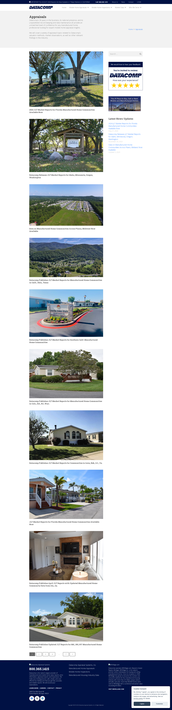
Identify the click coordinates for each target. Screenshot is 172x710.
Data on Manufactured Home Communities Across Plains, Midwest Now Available (125, 147)
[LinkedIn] (42, 698)
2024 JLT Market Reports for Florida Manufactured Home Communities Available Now (122, 126)
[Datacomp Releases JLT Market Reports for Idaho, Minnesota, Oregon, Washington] (66, 145)
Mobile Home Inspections (79, 672)
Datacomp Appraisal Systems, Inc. (82, 665)
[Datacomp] (41, 7)
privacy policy (138, 698)
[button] (88, 7)
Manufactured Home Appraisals (82, 668)
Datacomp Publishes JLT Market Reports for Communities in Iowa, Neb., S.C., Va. (65, 463)
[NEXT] (72, 654)
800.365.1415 (39, 669)
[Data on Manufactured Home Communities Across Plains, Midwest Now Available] (66, 205)
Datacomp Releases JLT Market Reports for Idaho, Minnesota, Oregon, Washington (124, 136)
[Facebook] (31, 698)
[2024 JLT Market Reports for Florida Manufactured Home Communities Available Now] (66, 79)
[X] (37, 698)
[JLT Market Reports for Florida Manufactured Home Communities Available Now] (66, 494)
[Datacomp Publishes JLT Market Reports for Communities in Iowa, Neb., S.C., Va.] (66, 435)
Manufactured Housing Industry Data (84, 675)
